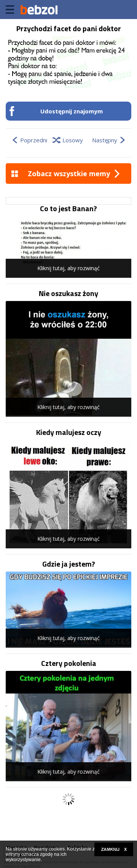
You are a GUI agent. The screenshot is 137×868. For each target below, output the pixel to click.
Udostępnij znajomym (71, 111)
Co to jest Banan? (68, 208)
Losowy (72, 140)
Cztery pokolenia (68, 663)
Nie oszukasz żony (68, 293)
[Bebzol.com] (39, 9)
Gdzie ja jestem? (68, 564)
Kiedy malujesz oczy (68, 432)
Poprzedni (33, 140)
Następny (104, 140)
